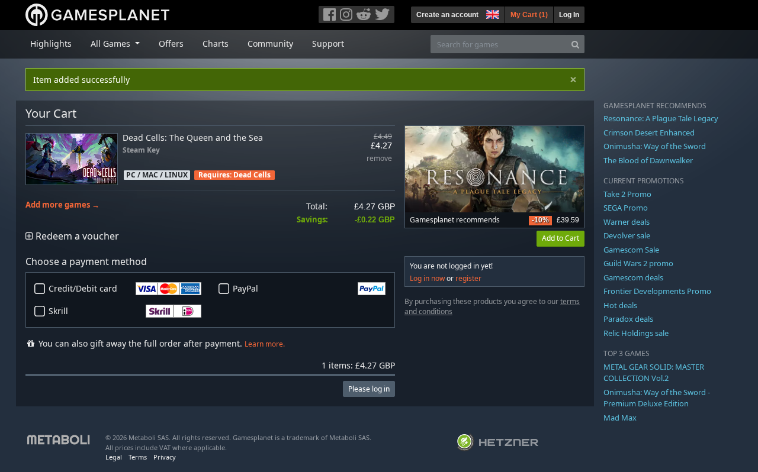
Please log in (369, 389)
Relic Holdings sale (636, 333)
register (468, 278)
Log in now (427, 278)
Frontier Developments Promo (657, 291)
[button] (491, 13)
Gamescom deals (633, 277)
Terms (138, 456)
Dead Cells (252, 174)
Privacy (164, 456)
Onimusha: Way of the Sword (654, 146)
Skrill (58, 310)
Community (270, 43)
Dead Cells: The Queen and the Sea (193, 137)
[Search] (575, 44)
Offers (171, 43)
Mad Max (620, 417)
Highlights (51, 43)
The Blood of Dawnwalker (648, 160)
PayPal (245, 288)
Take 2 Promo (627, 194)
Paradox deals (628, 318)
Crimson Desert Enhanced (649, 132)
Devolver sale (626, 235)
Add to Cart (560, 238)
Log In (569, 15)
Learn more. (265, 344)
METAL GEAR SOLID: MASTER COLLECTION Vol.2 (653, 372)
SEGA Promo (625, 207)
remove (379, 159)
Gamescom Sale (631, 249)
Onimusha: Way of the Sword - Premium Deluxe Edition (656, 398)
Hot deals (620, 305)
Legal (113, 456)
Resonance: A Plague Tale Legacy (660, 118)
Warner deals (626, 221)
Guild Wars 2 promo (638, 263)
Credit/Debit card (83, 288)
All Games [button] (112, 43)
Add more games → (62, 205)
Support (328, 43)
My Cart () (529, 15)
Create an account (447, 15)
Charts (216, 43)
